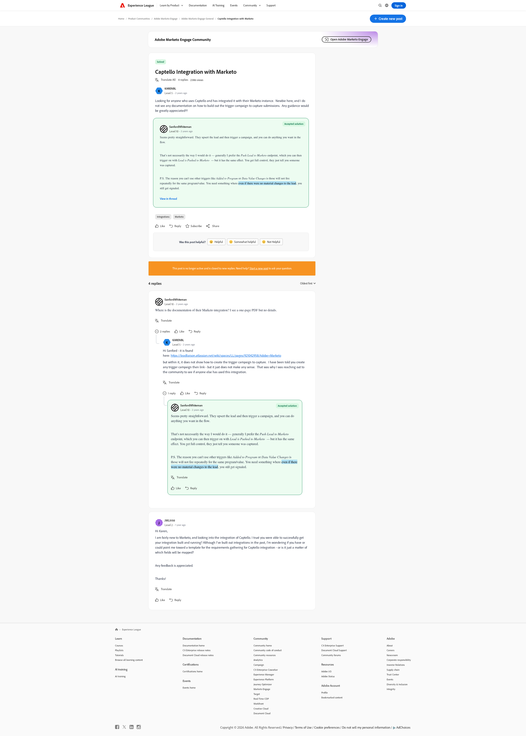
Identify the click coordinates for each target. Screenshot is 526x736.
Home (121, 18)
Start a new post (259, 268)
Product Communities (139, 18)
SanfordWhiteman (180, 126)
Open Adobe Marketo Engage (349, 39)
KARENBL (170, 88)
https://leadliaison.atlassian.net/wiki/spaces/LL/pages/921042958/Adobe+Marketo (226, 355)
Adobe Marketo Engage (166, 18)
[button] (388, 19)
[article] (231, 316)
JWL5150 (170, 520)
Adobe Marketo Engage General (197, 18)
